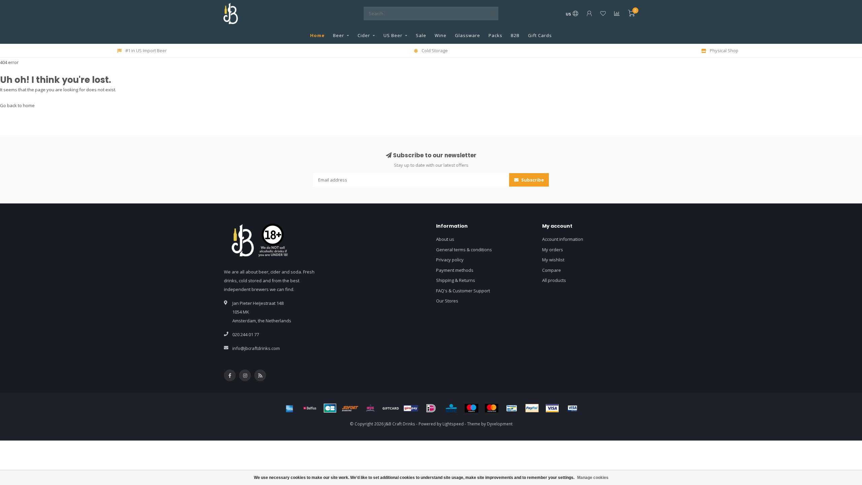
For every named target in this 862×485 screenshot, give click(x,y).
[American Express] (289, 408)
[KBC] (451, 408)
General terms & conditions (464, 250)
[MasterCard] (491, 408)
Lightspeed (453, 423)
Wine (440, 35)
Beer (338, 35)
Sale (421, 35)
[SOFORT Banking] (350, 408)
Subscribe (532, 180)
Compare (551, 270)
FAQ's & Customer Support (463, 291)
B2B (515, 35)
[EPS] (370, 408)
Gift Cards (540, 35)
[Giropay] (410, 408)
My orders (552, 250)
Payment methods (454, 270)
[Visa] (552, 408)
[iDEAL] (431, 408)
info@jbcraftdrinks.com (256, 348)
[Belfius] (309, 408)
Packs (495, 35)
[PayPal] (532, 408)
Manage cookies (592, 477)
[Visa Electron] (572, 408)
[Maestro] (471, 408)
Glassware (467, 35)
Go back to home (17, 105)
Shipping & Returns (455, 280)
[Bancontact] (511, 408)
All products (554, 280)
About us (445, 239)
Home (317, 35)
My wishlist (553, 260)
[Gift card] (390, 408)
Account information (562, 239)
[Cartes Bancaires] (330, 408)
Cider (364, 35)
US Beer (393, 35)
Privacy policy (450, 260)
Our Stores (447, 301)
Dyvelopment (499, 423)
